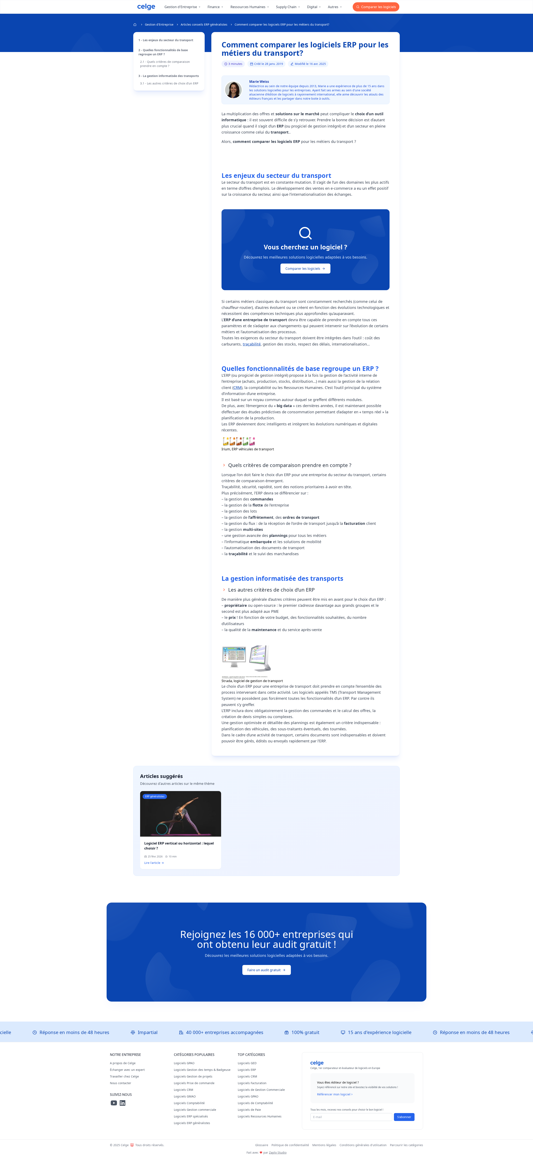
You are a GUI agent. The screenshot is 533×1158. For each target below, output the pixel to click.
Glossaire (261, 1145)
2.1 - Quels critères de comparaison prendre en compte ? (165, 64)
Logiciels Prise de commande (194, 1083)
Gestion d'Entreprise (159, 24)
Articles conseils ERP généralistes (204, 24)
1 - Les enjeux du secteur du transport (165, 40)
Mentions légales (324, 1145)
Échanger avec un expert (127, 1070)
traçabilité (252, 344)
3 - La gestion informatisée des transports (168, 76)
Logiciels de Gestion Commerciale (261, 1090)
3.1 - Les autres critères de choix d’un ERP (169, 83)
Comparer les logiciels (378, 7)
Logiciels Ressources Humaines (259, 1116)
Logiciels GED (247, 1063)
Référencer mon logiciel (333, 1094)
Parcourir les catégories (406, 1145)
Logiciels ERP (247, 1070)
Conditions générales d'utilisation (363, 1145)
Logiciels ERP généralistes (192, 1123)
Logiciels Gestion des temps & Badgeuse (202, 1070)
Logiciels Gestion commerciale (195, 1110)
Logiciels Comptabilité (189, 1103)
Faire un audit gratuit (264, 970)
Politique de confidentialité (290, 1145)
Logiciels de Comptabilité (255, 1103)
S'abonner (404, 1117)
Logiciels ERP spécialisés (191, 1116)
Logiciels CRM (183, 1090)
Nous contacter (120, 1083)
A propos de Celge (123, 1063)
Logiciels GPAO (184, 1063)
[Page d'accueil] (146, 7)
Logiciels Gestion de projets (193, 1076)
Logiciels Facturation (252, 1083)
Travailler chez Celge (124, 1076)
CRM (237, 387)
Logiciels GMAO (185, 1096)
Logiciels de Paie (249, 1110)
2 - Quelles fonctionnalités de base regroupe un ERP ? (163, 52)
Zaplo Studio (277, 1152)
